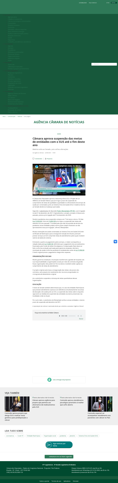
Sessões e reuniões (14, 79)
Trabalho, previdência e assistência (19, 42)
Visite (9, 60)
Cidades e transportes (15, 19)
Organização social (50, 436)
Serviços (10, 48)
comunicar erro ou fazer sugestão (60, 457)
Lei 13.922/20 (37, 221)
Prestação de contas (14, 110)
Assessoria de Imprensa (15, 102)
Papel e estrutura (13, 56)
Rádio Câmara (12, 95)
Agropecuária (12, 17)
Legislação (11, 85)
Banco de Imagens (14, 100)
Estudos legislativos (14, 81)
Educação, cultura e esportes (17, 29)
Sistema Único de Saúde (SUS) (88, 436)
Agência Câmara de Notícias (17, 93)
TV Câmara (11, 98)
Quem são (11, 65)
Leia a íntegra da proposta (61, 380)
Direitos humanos (14, 25)
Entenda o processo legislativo (18, 87)
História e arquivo (14, 58)
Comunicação (11, 116)
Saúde (10, 38)
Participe (11, 89)
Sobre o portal (44, 481)
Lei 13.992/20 (80, 250)
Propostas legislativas (15, 73)
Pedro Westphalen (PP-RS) (66, 211)
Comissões (11, 77)
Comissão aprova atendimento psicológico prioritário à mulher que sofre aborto (72, 402)
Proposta (49, 159)
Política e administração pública (18, 34)
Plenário (10, 75)
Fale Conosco (93, 3)
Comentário (38, 159)
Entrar (113, 3)
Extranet (75, 481)
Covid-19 (20, 436)
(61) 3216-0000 (95, 470)
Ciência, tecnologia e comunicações (19, 21)
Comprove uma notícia (15, 104)
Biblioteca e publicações (15, 52)
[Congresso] (100, 2)
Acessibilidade (83, 3)
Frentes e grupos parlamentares (18, 69)
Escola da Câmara (13, 54)
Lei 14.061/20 (49, 244)
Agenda (10, 46)
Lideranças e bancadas (15, 67)
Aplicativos (67, 481)
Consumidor (12, 23)
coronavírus (10, 436)
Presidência (11, 50)
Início (4, 116)
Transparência (12, 108)
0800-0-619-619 (87, 468)
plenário (72, 436)
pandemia (63, 436)
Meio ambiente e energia (16, 31)
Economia (11, 27)
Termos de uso (56, 481)
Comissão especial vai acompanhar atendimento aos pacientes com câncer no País (99, 415)
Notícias (20, 116)
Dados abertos (13, 112)
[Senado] (103, 2)
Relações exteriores (14, 36)
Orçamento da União (14, 83)
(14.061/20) (52, 221)
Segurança (11, 40)
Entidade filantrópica (33, 436)
